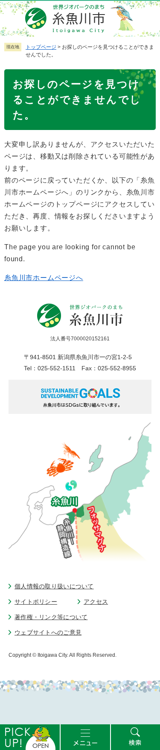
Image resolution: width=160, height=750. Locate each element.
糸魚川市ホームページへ (43, 277)
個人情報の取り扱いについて (54, 586)
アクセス (96, 601)
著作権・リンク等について (51, 617)
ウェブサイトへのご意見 (48, 632)
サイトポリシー (36, 601)
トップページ (41, 47)
